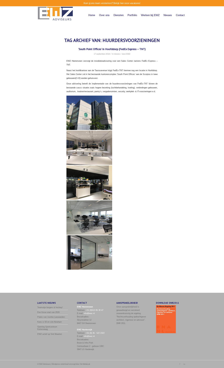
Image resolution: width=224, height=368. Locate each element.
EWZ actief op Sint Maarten (49, 334)
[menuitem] (91, 15)
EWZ (128, 54)
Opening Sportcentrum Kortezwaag (47, 328)
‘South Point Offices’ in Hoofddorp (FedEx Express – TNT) (112, 49)
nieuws (117, 54)
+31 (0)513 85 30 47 (94, 310)
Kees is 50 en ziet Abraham (49, 322)
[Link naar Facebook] (180, 364)
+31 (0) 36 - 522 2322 (95, 333)
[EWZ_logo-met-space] (55, 15)
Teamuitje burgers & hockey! (50, 307)
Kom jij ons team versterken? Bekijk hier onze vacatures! (112, 3)
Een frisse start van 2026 (48, 312)
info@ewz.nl (89, 313)
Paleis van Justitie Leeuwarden (51, 317)
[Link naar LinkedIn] (184, 364)
